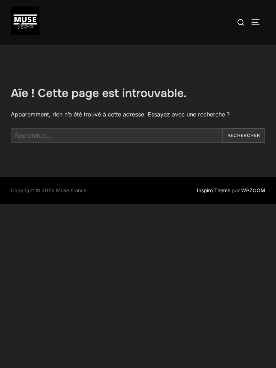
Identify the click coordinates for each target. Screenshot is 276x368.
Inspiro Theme (213, 190)
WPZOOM (253, 190)
